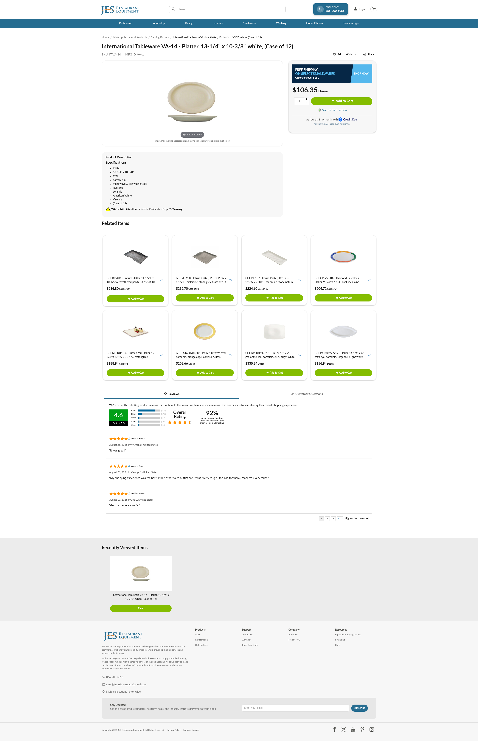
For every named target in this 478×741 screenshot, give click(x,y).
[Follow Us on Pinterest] (362, 729)
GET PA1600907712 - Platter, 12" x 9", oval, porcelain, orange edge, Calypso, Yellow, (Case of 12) (201, 357)
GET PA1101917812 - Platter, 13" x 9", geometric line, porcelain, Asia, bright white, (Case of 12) (270, 357)
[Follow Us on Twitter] (343, 729)
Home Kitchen (314, 23)
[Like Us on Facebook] (334, 729)
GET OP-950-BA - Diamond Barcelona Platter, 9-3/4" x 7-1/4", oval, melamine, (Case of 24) (337, 282)
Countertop (158, 23)
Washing (281, 23)
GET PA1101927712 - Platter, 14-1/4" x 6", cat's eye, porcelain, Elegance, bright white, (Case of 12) (339, 357)
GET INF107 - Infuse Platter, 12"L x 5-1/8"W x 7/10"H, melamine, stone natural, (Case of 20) (269, 282)
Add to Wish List (347, 54)
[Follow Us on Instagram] (371, 729)
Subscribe (359, 708)
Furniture (218, 23)
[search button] (173, 9)
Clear (141, 608)
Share (370, 54)
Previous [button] (105, 584)
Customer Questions (309, 393)
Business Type (351, 23)
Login (359, 10)
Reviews (173, 393)
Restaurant (125, 23)
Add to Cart (344, 101)
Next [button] (372, 584)
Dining (189, 23)
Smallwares (249, 23)
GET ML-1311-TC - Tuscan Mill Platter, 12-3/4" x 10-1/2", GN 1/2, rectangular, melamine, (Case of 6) (131, 357)
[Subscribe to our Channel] (353, 729)
